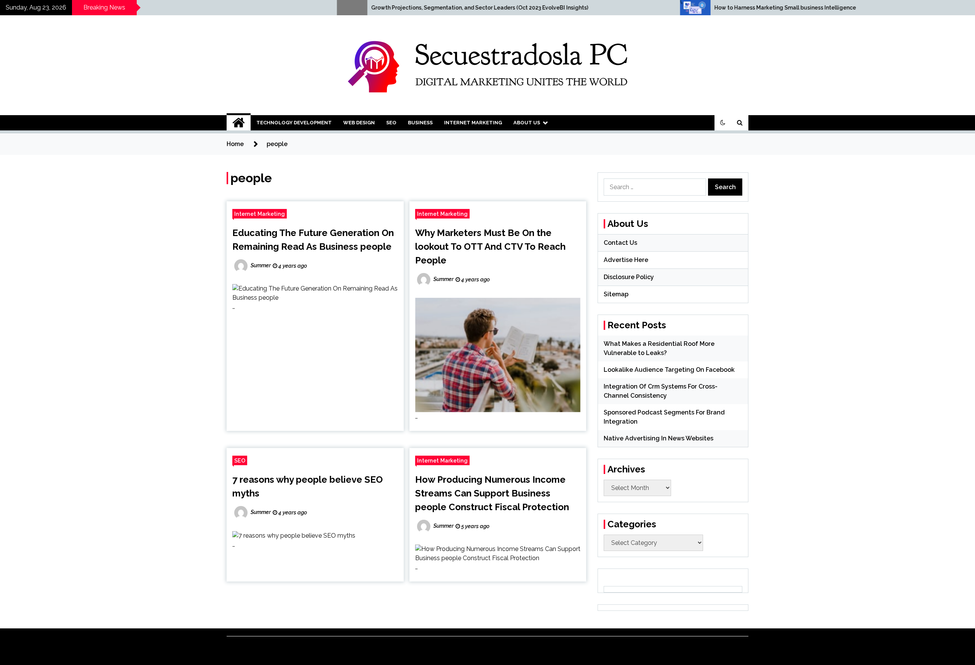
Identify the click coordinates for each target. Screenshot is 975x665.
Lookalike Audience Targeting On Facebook (669, 369)
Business (420, 122)
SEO (391, 122)
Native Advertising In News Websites (658, 438)
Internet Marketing (473, 122)
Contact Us (620, 242)
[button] (722, 122)
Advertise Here (626, 259)
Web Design (359, 122)
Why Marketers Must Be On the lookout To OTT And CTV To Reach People (490, 246)
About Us (526, 122)
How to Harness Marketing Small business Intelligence (705, 8)
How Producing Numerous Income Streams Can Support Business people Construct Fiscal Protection (492, 493)
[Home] (239, 122)
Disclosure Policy (629, 277)
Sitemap (616, 294)
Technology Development (294, 122)
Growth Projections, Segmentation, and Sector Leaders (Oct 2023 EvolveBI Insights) (399, 8)
